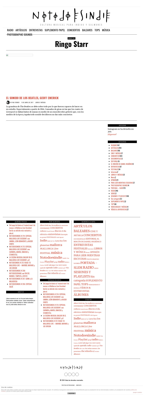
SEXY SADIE (63, 265)
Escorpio (64, 234)
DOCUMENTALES (116, 158)
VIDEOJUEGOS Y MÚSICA (119, 206)
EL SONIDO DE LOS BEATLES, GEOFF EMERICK (32, 98)
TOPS (113, 204)
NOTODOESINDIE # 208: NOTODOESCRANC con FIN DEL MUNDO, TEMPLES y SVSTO (19, 273)
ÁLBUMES (114, 145)
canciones (64, 225)
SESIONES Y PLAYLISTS (118, 196)
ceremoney (44, 228)
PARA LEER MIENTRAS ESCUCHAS (122, 182)
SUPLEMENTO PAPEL (117, 201)
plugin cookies (137, 392)
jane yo (50, 241)
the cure (48, 270)
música (56, 253)
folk (58, 237)
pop (55, 262)
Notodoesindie (51, 258)
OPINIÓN (114, 180)
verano (63, 273)
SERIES (113, 193)
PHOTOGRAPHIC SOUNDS (119, 185)
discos (58, 231)
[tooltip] (125, 4)
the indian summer (58, 270)
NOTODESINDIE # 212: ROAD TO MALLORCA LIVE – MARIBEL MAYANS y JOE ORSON (22, 265)
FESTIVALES (114, 169)
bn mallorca (56, 225)
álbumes (43, 276)
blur (50, 225)
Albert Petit (44, 225)
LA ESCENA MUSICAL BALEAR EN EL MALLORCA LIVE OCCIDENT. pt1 (20, 258)
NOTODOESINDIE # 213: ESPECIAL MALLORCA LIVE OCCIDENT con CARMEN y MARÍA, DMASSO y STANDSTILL (20, 250)
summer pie (61, 268)
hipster (61, 237)
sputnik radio (52, 268)
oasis (64, 258)
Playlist (49, 261)
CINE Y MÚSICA (116, 153)
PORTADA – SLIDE (117, 188)
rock (46, 265)
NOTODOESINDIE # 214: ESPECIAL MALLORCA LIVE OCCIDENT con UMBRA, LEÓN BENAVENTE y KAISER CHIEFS (21, 240)
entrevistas (54, 234)
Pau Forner (15, 102)
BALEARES (114, 150)
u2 (60, 273)
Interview (114, 172)
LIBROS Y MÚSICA (40, 102)
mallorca (56, 245)
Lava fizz (59, 241)
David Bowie (50, 231)
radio (61, 261)
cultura (43, 231)
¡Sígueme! (112, 134)
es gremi (43, 237)
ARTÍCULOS (115, 148)
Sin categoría (115, 198)
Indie (43, 240)
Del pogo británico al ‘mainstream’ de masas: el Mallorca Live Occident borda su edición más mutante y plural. (22, 229)
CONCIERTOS (115, 156)
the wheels (52, 273)
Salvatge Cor (53, 265)
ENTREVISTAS (115, 166)
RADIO (113, 190)
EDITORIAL (114, 161)
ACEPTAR (71, 393)
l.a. (54, 241)
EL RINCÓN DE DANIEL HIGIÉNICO (122, 164)
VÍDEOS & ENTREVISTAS (119, 209)
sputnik (43, 268)
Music (113, 177)
